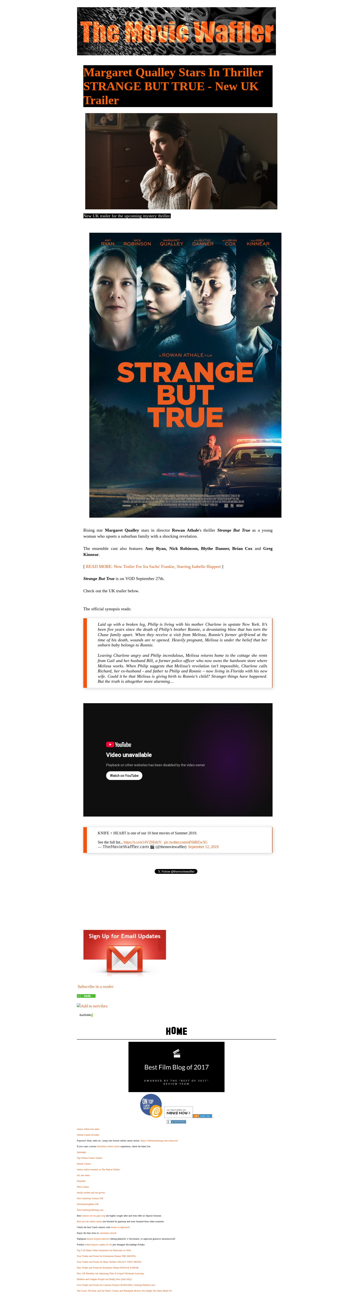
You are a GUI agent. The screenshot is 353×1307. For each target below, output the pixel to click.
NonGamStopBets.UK (87, 1204)
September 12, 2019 (203, 847)
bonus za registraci (120, 1227)
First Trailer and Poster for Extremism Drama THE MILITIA (106, 1256)
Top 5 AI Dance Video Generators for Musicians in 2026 (104, 1250)
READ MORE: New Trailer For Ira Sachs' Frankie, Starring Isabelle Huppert (153, 566)
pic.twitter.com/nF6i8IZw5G (185, 842)
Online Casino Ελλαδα (88, 1134)
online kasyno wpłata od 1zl (98, 1244)
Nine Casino (83, 1186)
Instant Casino (84, 1163)
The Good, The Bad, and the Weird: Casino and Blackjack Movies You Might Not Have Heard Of (124, 1290)
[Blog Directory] (202, 1116)
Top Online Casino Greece (89, 1158)
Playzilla (81, 1181)
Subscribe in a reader (96, 986)
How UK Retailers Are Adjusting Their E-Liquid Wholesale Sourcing (110, 1273)
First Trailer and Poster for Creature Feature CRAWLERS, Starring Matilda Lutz (116, 1285)
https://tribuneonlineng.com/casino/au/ (159, 1140)
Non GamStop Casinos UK (90, 1198)
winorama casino (107, 1233)
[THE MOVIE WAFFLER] (86, 996)
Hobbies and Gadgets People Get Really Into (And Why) (104, 1279)
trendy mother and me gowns (91, 1192)
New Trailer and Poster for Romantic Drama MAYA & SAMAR (108, 1267)
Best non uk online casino (89, 1221)
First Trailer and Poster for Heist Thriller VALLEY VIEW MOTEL (109, 1262)
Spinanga (81, 1152)
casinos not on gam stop (93, 1215)
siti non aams (83, 1175)
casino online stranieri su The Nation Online (98, 1169)
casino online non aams (88, 1129)
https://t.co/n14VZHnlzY (143, 842)
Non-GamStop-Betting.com (90, 1210)
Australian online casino (108, 1146)
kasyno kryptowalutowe (98, 1238)
